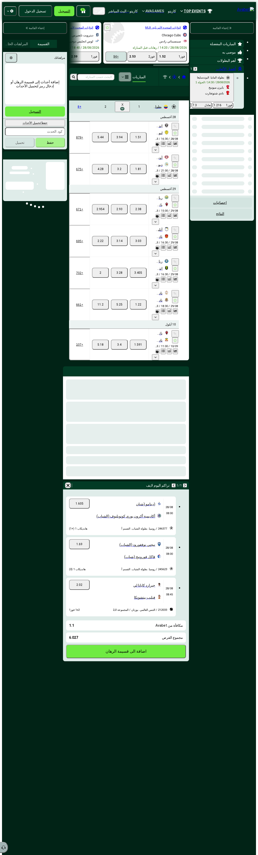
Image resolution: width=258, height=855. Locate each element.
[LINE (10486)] (184, 77)
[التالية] (174, 485)
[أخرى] (125, 77)
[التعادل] (119, 137)
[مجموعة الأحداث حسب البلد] (194, 140)
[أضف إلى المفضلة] (107, 27)
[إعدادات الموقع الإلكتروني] (10, 11)
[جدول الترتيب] (163, 144)
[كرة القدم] (174, 77)
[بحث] (73, 77)
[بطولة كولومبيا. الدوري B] (165, 77)
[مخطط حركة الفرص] (169, 144)
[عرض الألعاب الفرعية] (155, 150)
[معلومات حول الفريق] (158, 144)
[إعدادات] (11, 58)
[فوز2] (100, 137)
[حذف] (68, 485)
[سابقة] (195, 69)
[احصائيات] (175, 144)
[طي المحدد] (201, 140)
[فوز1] (138, 137)
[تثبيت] (175, 126)
